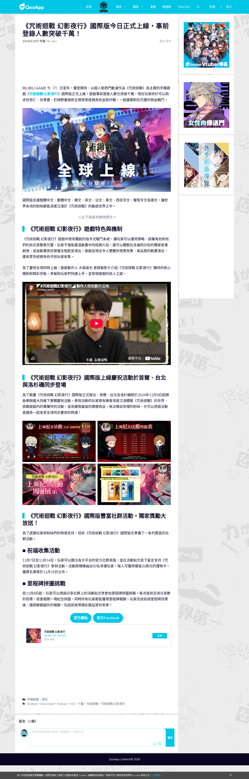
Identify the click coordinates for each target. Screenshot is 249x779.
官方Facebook (108, 618)
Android (32, 704)
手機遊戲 (33, 699)
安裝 (159, 635)
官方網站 (81, 618)
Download (47, 704)
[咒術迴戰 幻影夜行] (97, 636)
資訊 (119, 7)
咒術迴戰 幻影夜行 (43, 94)
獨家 (136, 7)
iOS (72, 704)
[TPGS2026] (103, 6)
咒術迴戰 (92, 704)
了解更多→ (157, 775)
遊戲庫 (166, 7)
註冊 (212, 7)
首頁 (89, 7)
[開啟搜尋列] (198, 7)
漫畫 (153, 7)
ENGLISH (184, 7)
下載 (81, 704)
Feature (62, 704)
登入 (229, 7)
